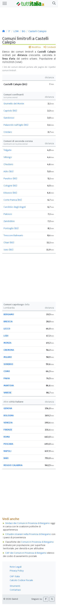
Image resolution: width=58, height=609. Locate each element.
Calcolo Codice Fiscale (21, 580)
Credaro (8, 132)
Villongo (8, 157)
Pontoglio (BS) (11, 228)
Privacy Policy (17, 570)
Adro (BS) (8, 171)
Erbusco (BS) (10, 192)
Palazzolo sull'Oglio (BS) (16, 125)
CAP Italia (15, 576)
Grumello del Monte (14, 103)
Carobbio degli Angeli (15, 207)
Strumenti (15, 586)
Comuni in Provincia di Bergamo (37, 542)
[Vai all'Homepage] (30, 3)
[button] (53, 3)
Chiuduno (8, 164)
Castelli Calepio (37, 31)
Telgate (7, 150)
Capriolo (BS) (10, 110)
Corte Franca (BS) (13, 199)
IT (9, 31)
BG (23, 31)
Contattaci (15, 589)
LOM (16, 31)
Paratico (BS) (10, 178)
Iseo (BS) (8, 249)
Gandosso (9, 117)
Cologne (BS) (10, 185)
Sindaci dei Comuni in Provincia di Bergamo (27, 523)
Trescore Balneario (13, 235)
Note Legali (15, 566)
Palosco (8, 214)
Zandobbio (9, 221)
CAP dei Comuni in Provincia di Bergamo (26, 553)
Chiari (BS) (9, 242)
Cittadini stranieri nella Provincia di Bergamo (28, 534)
